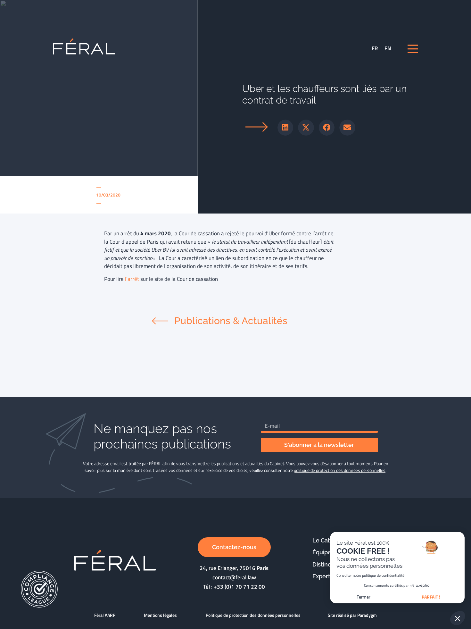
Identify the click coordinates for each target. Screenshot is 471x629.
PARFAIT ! (431, 596)
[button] (285, 128)
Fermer (363, 596)
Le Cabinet (327, 540)
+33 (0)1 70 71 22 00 (239, 587)
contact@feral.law (234, 577)
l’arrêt (132, 279)
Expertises (326, 576)
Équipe (321, 552)
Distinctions (328, 564)
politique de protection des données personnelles (339, 470)
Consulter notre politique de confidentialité (370, 575)
